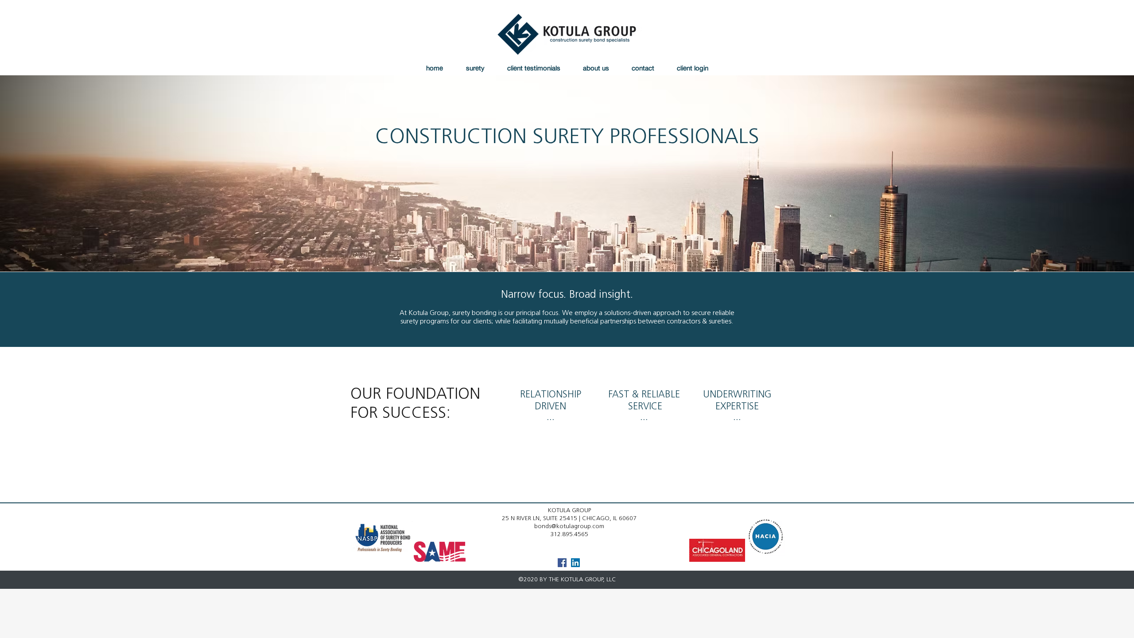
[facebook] (562, 562)
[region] (550, 423)
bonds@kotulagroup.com (569, 526)
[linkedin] (575, 562)
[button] (475, 68)
